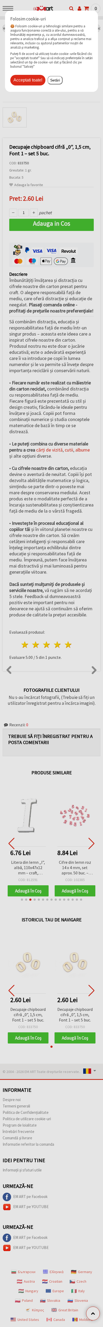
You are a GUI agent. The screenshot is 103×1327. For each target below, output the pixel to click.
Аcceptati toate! (27, 80)
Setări (55, 80)
